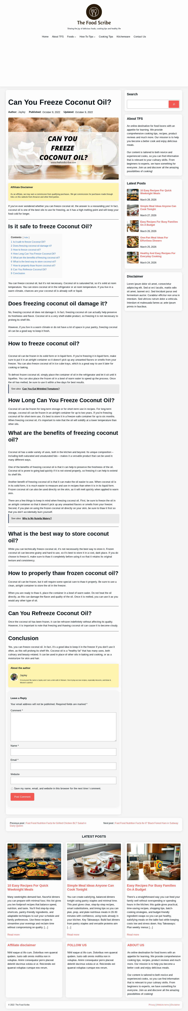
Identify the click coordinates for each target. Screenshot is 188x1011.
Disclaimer (175, 1005)
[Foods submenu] (75, 36)
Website (15, 774)
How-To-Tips (86, 36)
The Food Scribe (22, 1005)
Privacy (152, 1005)
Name (15, 745)
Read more (13, 934)
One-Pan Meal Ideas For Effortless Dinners (154, 239)
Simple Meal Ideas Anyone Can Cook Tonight (158, 208)
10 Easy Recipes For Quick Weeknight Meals (155, 192)
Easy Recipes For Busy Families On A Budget (159, 223)
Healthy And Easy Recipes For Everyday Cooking (157, 255)
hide (26, 237)
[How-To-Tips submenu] (94, 36)
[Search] (174, 104)
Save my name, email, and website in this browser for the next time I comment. (57, 788)
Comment (17, 710)
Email (15, 759)
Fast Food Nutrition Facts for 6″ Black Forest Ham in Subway (146, 823)
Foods (70, 36)
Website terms (163, 1005)
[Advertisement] (94, 62)
